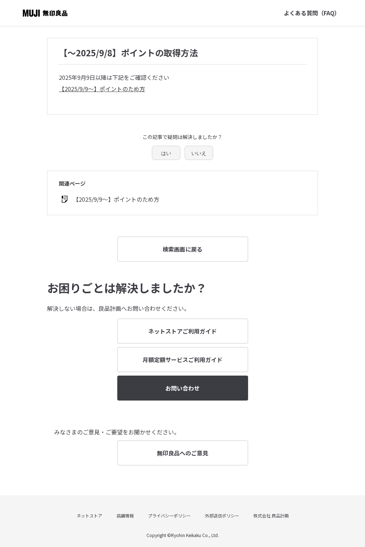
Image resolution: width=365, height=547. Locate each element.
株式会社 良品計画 (271, 515)
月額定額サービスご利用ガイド (182, 359)
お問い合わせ (182, 388)
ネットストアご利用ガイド (182, 331)
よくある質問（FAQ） (312, 13)
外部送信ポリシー (222, 515)
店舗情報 (125, 515)
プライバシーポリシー (169, 515)
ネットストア (89, 515)
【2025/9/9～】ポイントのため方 (102, 88)
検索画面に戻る (182, 249)
